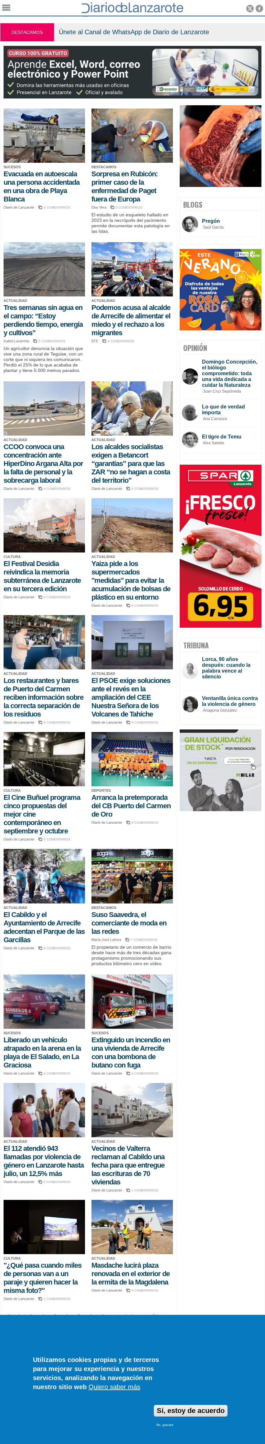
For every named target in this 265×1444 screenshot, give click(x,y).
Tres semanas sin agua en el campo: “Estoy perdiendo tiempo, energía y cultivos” (43, 320)
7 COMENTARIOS (144, 940)
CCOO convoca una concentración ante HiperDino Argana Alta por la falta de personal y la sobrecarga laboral (43, 463)
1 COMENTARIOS (145, 1190)
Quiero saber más (114, 1386)
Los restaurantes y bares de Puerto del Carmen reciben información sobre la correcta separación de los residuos (43, 697)
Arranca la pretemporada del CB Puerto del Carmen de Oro (131, 805)
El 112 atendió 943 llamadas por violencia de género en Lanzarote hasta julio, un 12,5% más (44, 1161)
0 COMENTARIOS (57, 207)
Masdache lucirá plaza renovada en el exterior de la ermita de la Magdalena (130, 1273)
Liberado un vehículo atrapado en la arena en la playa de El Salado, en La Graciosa (42, 1052)
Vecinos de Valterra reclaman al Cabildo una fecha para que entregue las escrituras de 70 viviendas (127, 1165)
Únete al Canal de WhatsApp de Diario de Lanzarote (134, 32)
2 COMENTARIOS (145, 488)
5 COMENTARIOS (51, 341)
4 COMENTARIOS (121, 341)
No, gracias (164, 1425)
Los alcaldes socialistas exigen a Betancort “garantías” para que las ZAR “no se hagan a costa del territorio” (130, 463)
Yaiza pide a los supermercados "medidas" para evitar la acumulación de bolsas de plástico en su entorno (130, 580)
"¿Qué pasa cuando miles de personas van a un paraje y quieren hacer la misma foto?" (42, 1277)
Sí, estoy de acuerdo (191, 1411)
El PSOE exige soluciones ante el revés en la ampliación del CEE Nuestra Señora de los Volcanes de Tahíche (130, 697)
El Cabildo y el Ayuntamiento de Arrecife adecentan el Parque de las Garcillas (44, 927)
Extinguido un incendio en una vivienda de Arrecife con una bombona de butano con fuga (130, 1052)
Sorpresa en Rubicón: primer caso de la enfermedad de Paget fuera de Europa (124, 186)
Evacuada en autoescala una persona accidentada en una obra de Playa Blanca (42, 186)
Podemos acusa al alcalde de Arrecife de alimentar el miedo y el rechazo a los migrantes (130, 320)
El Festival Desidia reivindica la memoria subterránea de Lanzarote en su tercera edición (42, 576)
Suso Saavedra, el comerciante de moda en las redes (128, 923)
